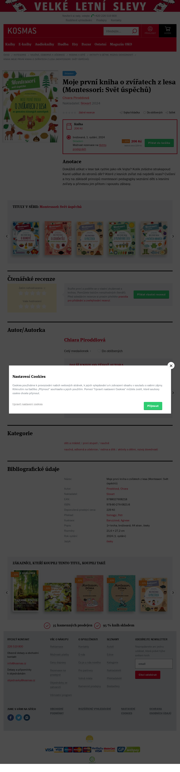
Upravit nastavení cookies (27, 404)
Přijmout (153, 406)
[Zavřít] (171, 365)
